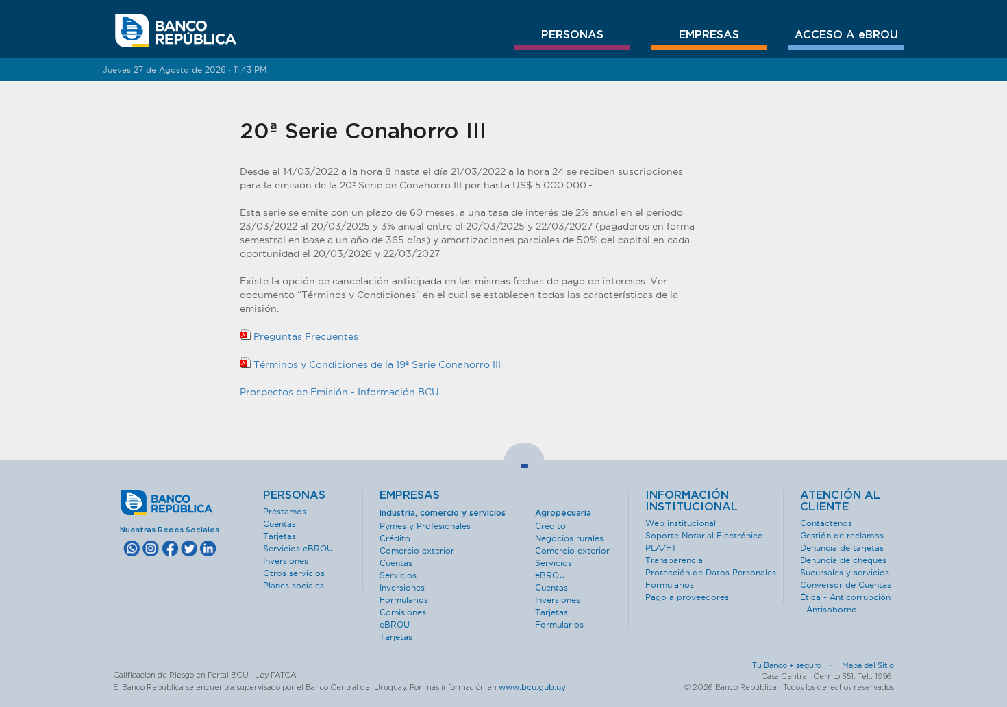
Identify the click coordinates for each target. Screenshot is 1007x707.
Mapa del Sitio (868, 665)
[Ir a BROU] (176, 31)
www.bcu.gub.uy (532, 686)
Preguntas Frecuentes (304, 336)
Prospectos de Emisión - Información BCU (339, 391)
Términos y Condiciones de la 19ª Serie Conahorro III (376, 364)
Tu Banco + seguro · (796, 665)
